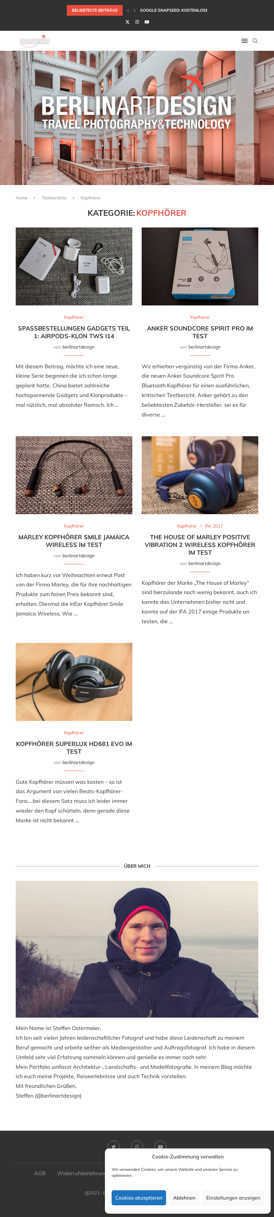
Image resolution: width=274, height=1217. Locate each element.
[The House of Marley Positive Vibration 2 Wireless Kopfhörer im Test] (200, 475)
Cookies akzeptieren (138, 1198)
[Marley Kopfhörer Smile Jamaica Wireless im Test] (74, 475)
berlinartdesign (78, 347)
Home (21, 197)
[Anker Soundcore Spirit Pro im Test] (200, 266)
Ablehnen (184, 1198)
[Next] (134, 10)
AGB (40, 1173)
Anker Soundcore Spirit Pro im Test (200, 332)
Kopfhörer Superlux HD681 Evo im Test (74, 747)
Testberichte (54, 197)
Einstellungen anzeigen (233, 1198)
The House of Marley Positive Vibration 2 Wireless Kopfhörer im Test (200, 544)
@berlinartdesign (58, 1095)
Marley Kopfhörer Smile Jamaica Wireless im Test (73, 541)
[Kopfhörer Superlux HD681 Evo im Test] (74, 682)
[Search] (255, 41)
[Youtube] (147, 21)
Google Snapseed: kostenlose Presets (183, 10)
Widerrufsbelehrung (82, 1173)
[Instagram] (137, 21)
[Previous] (128, 10)
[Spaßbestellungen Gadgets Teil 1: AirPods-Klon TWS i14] (74, 266)
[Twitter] (127, 21)
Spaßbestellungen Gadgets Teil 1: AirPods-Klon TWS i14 (74, 332)
